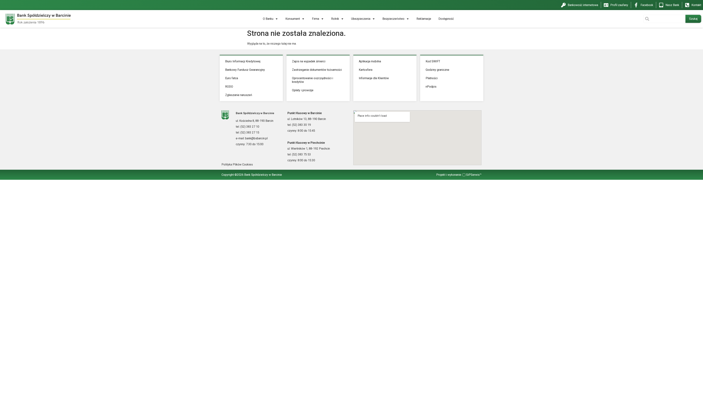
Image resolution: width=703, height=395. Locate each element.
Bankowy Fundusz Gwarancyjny (245, 70)
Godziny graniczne (437, 70)
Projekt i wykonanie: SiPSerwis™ (458, 174)
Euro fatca (231, 78)
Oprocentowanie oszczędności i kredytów (312, 80)
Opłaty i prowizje (302, 90)
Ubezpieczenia (360, 18)
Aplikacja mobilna (370, 61)
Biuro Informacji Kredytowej (242, 61)
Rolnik (335, 18)
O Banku (268, 18)
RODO (229, 86)
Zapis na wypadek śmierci (308, 61)
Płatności (432, 78)
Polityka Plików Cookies (237, 164)
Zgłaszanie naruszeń (238, 95)
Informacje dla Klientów (374, 78)
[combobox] (664, 19)
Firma (315, 18)
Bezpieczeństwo (393, 18)
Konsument (292, 18)
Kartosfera (365, 70)
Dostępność (446, 18)
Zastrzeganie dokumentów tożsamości (317, 70)
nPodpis (431, 86)
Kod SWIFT (433, 61)
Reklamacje (423, 18)
